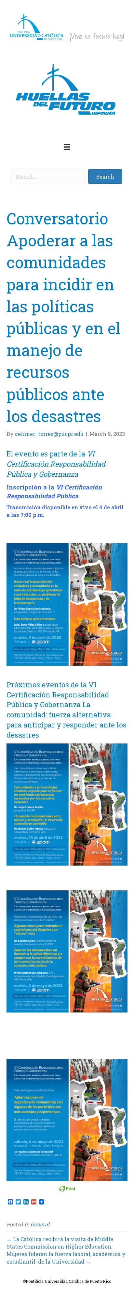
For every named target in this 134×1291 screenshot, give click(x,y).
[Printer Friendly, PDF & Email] (67, 1188)
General (40, 1224)
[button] (105, 176)
